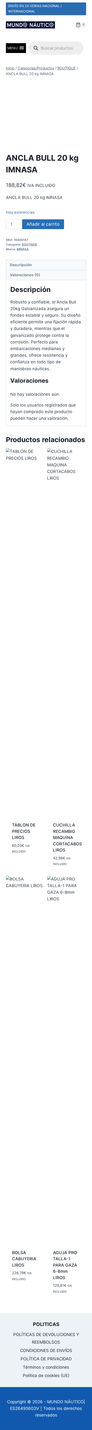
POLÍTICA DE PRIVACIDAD (46, 1358)
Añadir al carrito (43, 224)
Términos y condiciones (46, 1367)
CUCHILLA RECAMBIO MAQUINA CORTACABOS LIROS (67, 838)
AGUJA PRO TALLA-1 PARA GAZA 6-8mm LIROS (65, 1265)
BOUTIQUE (29, 244)
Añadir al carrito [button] (22, 862)
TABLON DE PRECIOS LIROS (24, 831)
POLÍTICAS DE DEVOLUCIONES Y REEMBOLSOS (46, 1338)
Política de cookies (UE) (46, 1375)
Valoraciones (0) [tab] (25, 275)
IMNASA (23, 249)
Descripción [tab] (21, 264)
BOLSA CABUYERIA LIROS (24, 1259)
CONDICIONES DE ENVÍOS (46, 1350)
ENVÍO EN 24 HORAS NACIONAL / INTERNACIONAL (35, 8)
